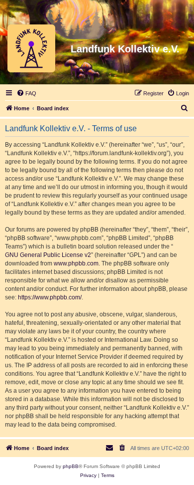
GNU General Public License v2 (48, 254)
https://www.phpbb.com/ (50, 297)
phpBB (71, 466)
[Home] (31, 48)
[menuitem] (26, 93)
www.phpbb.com (76, 263)
